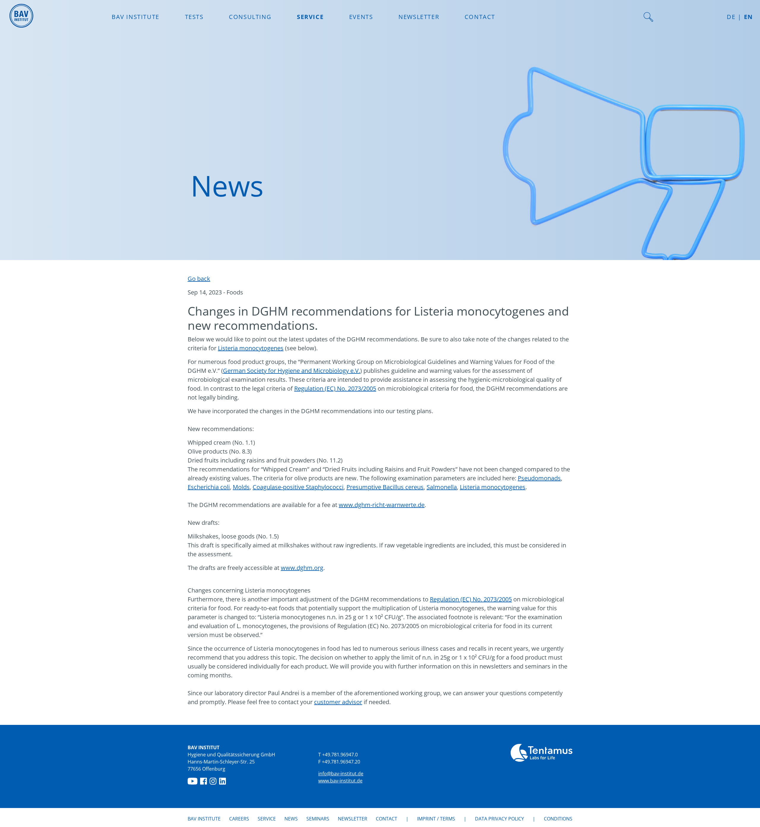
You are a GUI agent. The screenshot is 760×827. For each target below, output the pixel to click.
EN (748, 17)
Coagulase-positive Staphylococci (298, 487)
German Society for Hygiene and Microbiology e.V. (291, 371)
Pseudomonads (539, 478)
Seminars (317, 818)
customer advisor (338, 702)
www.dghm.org (302, 568)
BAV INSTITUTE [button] (135, 17)
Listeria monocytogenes (251, 348)
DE (731, 17)
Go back (199, 279)
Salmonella (442, 487)
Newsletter (418, 17)
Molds (241, 487)
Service (267, 818)
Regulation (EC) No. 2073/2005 (335, 388)
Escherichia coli (209, 487)
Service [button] (310, 17)
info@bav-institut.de (340, 773)
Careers (239, 818)
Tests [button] (194, 17)
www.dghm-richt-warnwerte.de (382, 505)
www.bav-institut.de (340, 780)
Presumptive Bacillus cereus (385, 487)
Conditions (558, 818)
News (291, 818)
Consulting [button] (250, 17)
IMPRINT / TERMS (436, 818)
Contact (480, 17)
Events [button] (361, 17)
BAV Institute (204, 818)
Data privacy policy (499, 818)
